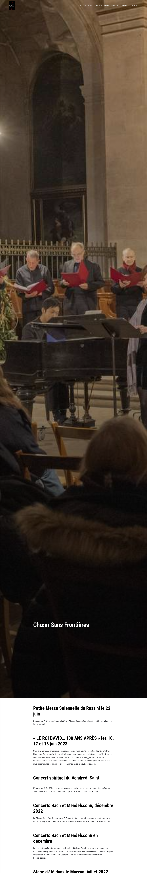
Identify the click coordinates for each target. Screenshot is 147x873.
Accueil (83, 6)
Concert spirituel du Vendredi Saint (66, 778)
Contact (133, 6)
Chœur (91, 6)
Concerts (116, 6)
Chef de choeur (102, 6)
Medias (125, 6)
